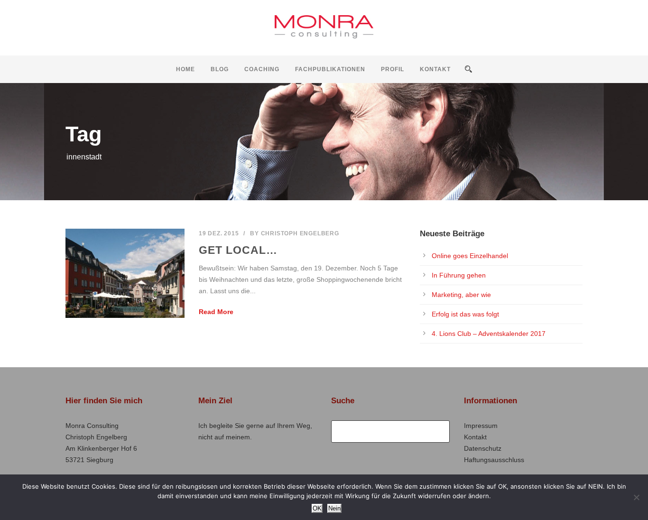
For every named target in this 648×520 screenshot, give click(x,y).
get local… (238, 250)
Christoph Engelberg (300, 233)
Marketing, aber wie (461, 294)
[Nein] (636, 497)
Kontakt (435, 69)
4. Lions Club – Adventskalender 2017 (489, 333)
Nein (334, 508)
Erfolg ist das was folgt (465, 314)
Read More (216, 312)
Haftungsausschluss (494, 460)
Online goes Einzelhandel (470, 256)
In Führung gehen (459, 275)
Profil (392, 69)
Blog (220, 69)
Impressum (481, 425)
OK (317, 508)
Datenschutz (482, 448)
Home (185, 69)
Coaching (261, 69)
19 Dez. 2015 (219, 233)
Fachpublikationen (330, 69)
